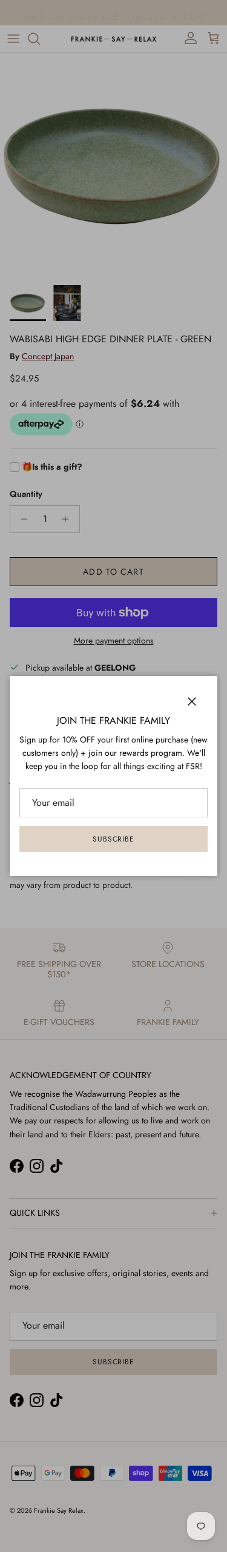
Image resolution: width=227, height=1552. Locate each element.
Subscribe (114, 839)
